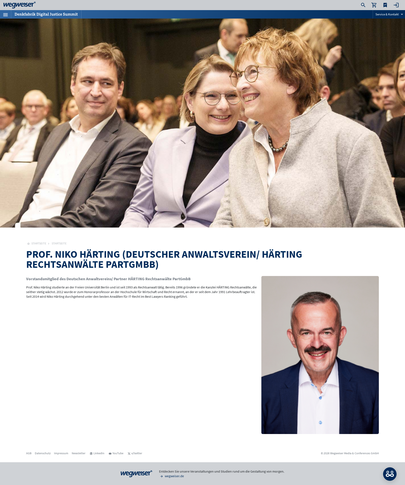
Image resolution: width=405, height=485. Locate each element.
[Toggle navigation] (5, 14)
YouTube (117, 453)
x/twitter (136, 453)
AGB (28, 453)
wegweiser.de (174, 476)
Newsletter (78, 453)
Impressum (61, 453)
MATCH (390, 474)
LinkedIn (98, 453)
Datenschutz (43, 453)
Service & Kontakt (387, 14)
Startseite (59, 243)
